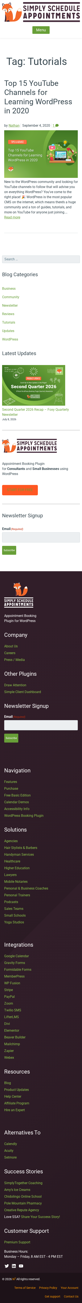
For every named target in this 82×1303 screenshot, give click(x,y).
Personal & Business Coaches (26, 888)
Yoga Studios (14, 922)
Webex (9, 1058)
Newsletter (10, 305)
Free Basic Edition (17, 795)
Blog (7, 1083)
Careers (9, 653)
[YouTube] (21, 1266)
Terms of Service (25, 1287)
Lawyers (10, 875)
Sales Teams (13, 909)
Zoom (8, 1003)
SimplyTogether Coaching (23, 1183)
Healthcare (12, 861)
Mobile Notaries (16, 882)
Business (9, 289)
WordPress (10, 339)
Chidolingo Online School (23, 1197)
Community (10, 297)
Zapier (9, 1051)
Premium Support (17, 1242)
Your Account (69, 1287)
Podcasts (11, 902)
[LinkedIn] (13, 1266)
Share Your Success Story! (40, 1217)
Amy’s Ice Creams (17, 1190)
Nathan (14, 126)
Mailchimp (12, 1044)
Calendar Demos (16, 802)
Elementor (11, 1030)
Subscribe (9, 550)
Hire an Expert (14, 1110)
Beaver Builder (14, 1037)
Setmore (10, 1157)
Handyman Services (19, 855)
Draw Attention (15, 685)
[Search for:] (41, 259)
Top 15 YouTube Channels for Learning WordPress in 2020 (38, 97)
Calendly (10, 1144)
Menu (41, 30)
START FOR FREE (20, 490)
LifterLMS (11, 1017)
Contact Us (71, 1296)
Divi (7, 1024)
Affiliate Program (16, 1103)
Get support (52, 1296)
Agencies (11, 841)
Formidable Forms (17, 970)
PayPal (9, 997)
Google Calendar (16, 956)
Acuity (8, 1151)
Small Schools (15, 915)
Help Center (12, 1096)
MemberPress (14, 976)
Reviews (8, 314)
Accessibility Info (16, 809)
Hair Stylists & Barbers (20, 848)
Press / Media (14, 660)
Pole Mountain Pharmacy (23, 1203)
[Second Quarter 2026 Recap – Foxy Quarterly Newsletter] (33, 386)
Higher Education (17, 868)
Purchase (11, 789)
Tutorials (8, 322)
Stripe (8, 990)
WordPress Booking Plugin (24, 816)
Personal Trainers (17, 895)
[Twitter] (6, 1266)
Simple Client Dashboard (22, 692)
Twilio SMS (12, 1010)
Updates (8, 331)
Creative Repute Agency (21, 1210)
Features (10, 782)
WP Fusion (12, 983)
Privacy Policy (48, 1287)
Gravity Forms (14, 963)
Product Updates (16, 1090)
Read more (12, 217)
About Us (11, 646)
